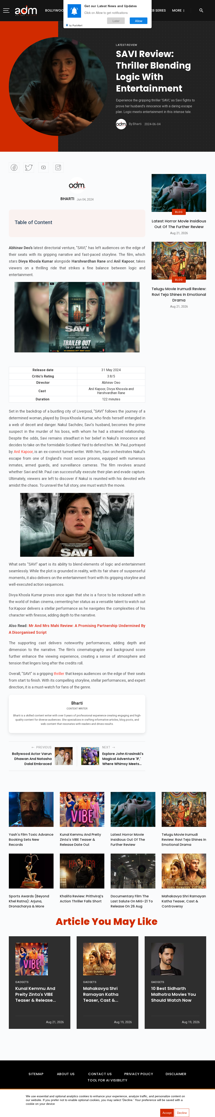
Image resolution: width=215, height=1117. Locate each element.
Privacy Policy (138, 1074)
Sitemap (36, 1074)
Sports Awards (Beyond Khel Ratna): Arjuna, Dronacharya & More (29, 901)
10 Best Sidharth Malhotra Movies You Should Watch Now (173, 994)
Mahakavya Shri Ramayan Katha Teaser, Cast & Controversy (184, 901)
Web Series (156, 10)
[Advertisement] (15, 87)
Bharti (67, 199)
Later (116, 21)
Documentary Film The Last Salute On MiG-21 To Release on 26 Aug (132, 901)
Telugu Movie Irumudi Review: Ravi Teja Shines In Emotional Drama (179, 294)
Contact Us (100, 1074)
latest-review (126, 45)
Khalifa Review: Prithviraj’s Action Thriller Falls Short (81, 899)
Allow (138, 21)
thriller (59, 673)
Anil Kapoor (23, 451)
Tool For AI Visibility (107, 1080)
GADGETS (22, 982)
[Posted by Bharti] (121, 124)
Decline (182, 1112)
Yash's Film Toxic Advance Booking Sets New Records (31, 839)
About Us (66, 1074)
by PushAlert (75, 25)
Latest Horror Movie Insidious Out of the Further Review (179, 223)
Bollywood (55, 10)
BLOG (179, 212)
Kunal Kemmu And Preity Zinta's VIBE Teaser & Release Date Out (80, 839)
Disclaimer (176, 1074)
